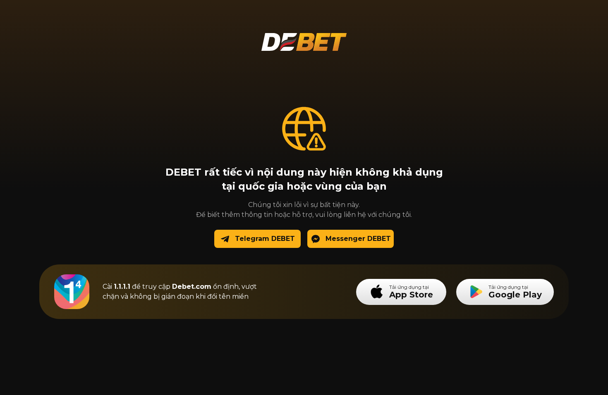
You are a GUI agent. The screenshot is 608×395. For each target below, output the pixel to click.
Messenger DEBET (358, 239)
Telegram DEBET (265, 239)
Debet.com (191, 286)
